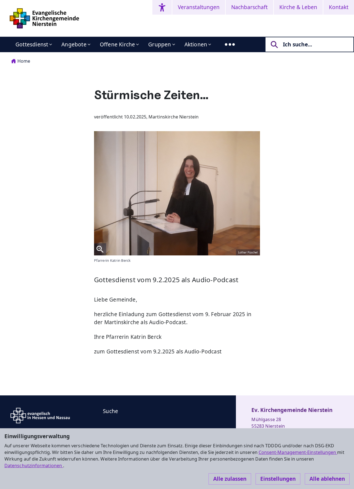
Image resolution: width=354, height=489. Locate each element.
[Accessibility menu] (162, 7)
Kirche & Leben (298, 7)
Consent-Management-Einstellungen (298, 452)
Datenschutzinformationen (33, 465)
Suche (110, 411)
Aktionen (195, 44)
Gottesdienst (31, 44)
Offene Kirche (117, 44)
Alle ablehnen (327, 478)
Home (23, 61)
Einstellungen (278, 478)
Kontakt (338, 7)
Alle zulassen (229, 478)
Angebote (74, 44)
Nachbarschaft (249, 7)
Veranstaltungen (199, 7)
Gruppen (159, 44)
